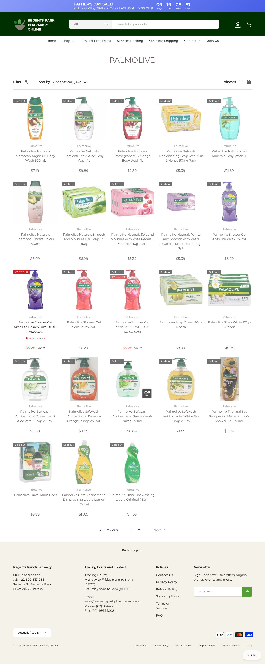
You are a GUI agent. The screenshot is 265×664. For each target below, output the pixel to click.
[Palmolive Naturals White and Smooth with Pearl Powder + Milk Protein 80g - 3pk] (181, 202)
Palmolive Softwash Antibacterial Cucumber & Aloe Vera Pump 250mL (35, 416)
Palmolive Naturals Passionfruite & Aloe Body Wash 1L (84, 155)
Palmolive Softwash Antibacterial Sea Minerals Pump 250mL (132, 416)
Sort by (44, 82)
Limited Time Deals (96, 41)
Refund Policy (166, 589)
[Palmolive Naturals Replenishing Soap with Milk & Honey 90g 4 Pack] (181, 118)
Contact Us (192, 41)
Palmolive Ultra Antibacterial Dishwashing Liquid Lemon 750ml (84, 499)
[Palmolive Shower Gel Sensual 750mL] (84, 290)
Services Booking (130, 41)
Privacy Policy (166, 582)
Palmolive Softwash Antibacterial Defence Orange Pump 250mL (84, 416)
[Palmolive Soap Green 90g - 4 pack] (181, 290)
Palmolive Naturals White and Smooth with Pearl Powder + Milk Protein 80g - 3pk (181, 241)
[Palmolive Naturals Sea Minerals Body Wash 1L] (229, 118)
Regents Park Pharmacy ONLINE (40, 645)
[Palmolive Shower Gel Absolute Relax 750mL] (229, 202)
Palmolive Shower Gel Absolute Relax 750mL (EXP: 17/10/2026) (35, 327)
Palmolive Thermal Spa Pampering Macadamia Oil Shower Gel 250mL (230, 416)
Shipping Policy (168, 596)
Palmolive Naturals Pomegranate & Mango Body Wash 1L (132, 155)
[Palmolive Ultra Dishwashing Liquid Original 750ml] (132, 462)
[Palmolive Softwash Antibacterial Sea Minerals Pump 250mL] (132, 379)
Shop (66, 41)
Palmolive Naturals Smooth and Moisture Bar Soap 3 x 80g (84, 239)
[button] (249, 24)
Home (51, 41)
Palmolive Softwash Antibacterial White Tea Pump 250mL (181, 416)
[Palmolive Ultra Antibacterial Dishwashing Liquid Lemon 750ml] (84, 462)
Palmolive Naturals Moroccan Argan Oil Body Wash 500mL (35, 155)
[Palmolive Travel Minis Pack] (35, 462)
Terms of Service (231, 645)
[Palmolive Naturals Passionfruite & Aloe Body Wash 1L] (84, 118)
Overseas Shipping (163, 41)
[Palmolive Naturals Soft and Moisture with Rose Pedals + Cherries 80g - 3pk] (132, 202)
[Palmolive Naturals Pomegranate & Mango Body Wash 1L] (132, 118)
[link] (159, 530)
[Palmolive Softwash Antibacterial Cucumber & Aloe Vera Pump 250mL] (35, 379)
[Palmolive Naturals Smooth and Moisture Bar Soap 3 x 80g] (84, 202)
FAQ (159, 615)
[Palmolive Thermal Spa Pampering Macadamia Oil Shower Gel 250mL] (229, 379)
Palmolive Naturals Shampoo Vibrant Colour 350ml (35, 239)
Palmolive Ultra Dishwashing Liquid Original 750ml (132, 497)
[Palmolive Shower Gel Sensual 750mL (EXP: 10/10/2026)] (132, 290)
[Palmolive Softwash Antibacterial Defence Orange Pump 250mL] (84, 379)
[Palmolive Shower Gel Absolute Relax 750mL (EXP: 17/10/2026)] (35, 290)
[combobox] (144, 24)
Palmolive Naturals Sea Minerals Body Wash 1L (229, 153)
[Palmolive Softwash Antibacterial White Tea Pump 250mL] (181, 379)
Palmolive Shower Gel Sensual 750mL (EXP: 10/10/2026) (132, 327)
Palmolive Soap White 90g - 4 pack (229, 324)
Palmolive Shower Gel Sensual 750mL (84, 324)
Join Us (213, 41)
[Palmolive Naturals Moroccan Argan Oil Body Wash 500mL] (35, 118)
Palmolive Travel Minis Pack (35, 495)
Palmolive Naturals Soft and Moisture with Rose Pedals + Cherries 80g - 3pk (132, 239)
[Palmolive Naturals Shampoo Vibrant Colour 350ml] (35, 202)
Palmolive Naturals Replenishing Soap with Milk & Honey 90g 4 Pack (181, 155)
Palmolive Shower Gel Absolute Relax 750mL (229, 236)
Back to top (130, 550)
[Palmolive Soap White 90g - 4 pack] (229, 290)
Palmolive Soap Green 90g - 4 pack (180, 324)
